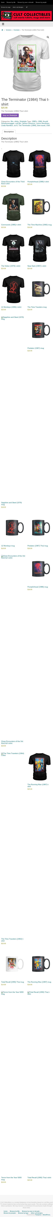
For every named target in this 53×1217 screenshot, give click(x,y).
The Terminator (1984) (27, 125)
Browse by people (41, 2)
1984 (40, 121)
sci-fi (16, 125)
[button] (48, 37)
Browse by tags (5, 7)
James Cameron (28, 123)
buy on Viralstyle (10, 115)
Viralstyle (16, 30)
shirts (16, 121)
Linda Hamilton (7, 125)
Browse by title (11, 2)
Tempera (38, 1215)
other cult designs (18, 7)
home (2, 2)
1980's (34, 121)
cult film (18, 123)
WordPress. (47, 1215)
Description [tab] (9, 132)
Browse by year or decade (26, 2)
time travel (41, 125)
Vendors (8, 30)
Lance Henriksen (42, 123)
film (12, 121)
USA (48, 125)
